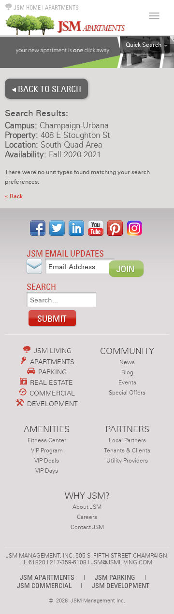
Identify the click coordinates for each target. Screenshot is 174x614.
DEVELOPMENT (51, 404)
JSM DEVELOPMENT (120, 585)
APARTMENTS (62, 7)
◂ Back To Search (46, 88)
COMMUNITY (127, 351)
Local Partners (127, 440)
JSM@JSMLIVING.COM (121, 562)
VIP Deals (46, 460)
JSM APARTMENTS (47, 577)
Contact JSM (87, 527)
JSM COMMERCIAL (44, 585)
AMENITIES (47, 429)
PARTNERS (127, 429)
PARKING (51, 372)
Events (127, 382)
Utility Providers (127, 460)
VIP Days (46, 470)
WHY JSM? (87, 496)
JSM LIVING (52, 351)
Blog (127, 372)
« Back (14, 196)
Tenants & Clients (127, 450)
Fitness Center (47, 440)
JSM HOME (26, 7)
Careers (87, 517)
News (127, 362)
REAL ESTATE (50, 382)
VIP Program (47, 450)
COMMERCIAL (51, 393)
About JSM (87, 507)
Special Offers (127, 392)
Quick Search (143, 44)
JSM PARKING (115, 577)
